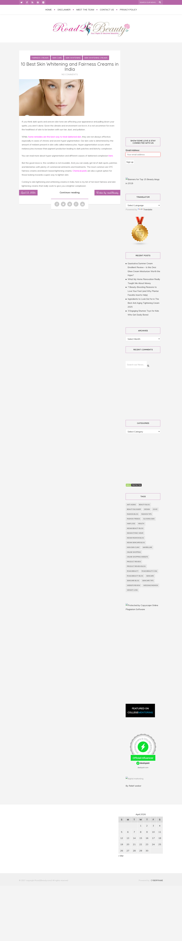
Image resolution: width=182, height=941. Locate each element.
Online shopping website (137, 557)
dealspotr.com (143, 767)
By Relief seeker (133, 785)
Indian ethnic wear (135, 533)
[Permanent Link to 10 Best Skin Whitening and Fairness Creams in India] (51, 115)
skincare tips (147, 581)
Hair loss (131, 523)
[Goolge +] (43, 2)
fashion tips (146, 514)
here (111, 155)
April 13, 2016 (28, 192)
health (141, 523)
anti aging (131, 505)
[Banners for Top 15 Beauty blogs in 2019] (143, 183)
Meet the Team (85, 9)
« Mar (121, 855)
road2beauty (132, 571)
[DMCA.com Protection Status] (134, 486)
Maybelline (147, 547)
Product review (134, 562)
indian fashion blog (135, 538)
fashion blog (132, 514)
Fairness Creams (40, 58)
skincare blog (133, 581)
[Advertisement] (146, 91)
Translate (147, 209)
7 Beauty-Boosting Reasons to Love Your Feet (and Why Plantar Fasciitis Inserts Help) (143, 291)
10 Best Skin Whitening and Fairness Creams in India (70, 66)
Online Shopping (134, 552)
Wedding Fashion (150, 585)
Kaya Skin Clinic (133, 547)
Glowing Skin (148, 519)
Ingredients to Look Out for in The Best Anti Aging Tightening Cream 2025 (143, 303)
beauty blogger (134, 509)
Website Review (133, 585)
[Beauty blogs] (140, 244)
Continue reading (70, 192)
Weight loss (132, 590)
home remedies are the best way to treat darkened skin (54, 136)
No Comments (70, 74)
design (147, 509)
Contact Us (107, 9)
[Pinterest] (37, 2)
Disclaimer (64, 9)
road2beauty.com (149, 571)
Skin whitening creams (96, 58)
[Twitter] (21, 2)
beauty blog (144, 505)
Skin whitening (73, 58)
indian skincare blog (136, 542)
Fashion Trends (133, 519)
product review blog (136, 566)
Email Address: (133, 150)
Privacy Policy (128, 9)
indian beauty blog (135, 528)
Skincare (150, 576)
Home (48, 9)
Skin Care (57, 58)
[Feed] (32, 2)
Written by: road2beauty (107, 192)
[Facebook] (27, 2)
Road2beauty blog (135, 576)
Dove (155, 509)
